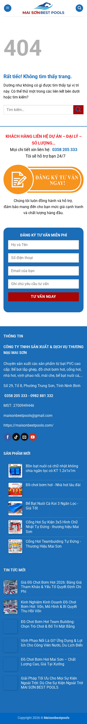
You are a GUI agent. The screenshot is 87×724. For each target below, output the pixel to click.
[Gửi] (78, 109)
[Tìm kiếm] (79, 8)
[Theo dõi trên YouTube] (33, 437)
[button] (7, 8)
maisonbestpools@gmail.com (27, 415)
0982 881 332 (41, 396)
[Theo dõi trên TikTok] (16, 437)
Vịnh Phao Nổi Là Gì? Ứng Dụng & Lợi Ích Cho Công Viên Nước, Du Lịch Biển (52, 642)
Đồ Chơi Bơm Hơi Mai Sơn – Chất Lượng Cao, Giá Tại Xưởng (48, 661)
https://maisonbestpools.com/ (28, 425)
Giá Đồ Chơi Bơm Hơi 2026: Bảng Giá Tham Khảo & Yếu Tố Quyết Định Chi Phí (51, 586)
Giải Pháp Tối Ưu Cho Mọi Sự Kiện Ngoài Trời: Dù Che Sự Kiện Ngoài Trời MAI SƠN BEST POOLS (52, 682)
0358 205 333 (64, 149)
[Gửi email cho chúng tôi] (24, 437)
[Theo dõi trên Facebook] (8, 437)
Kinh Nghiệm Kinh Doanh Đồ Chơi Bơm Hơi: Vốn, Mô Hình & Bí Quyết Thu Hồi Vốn (49, 606)
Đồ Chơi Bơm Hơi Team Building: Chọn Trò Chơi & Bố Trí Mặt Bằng (48, 624)
